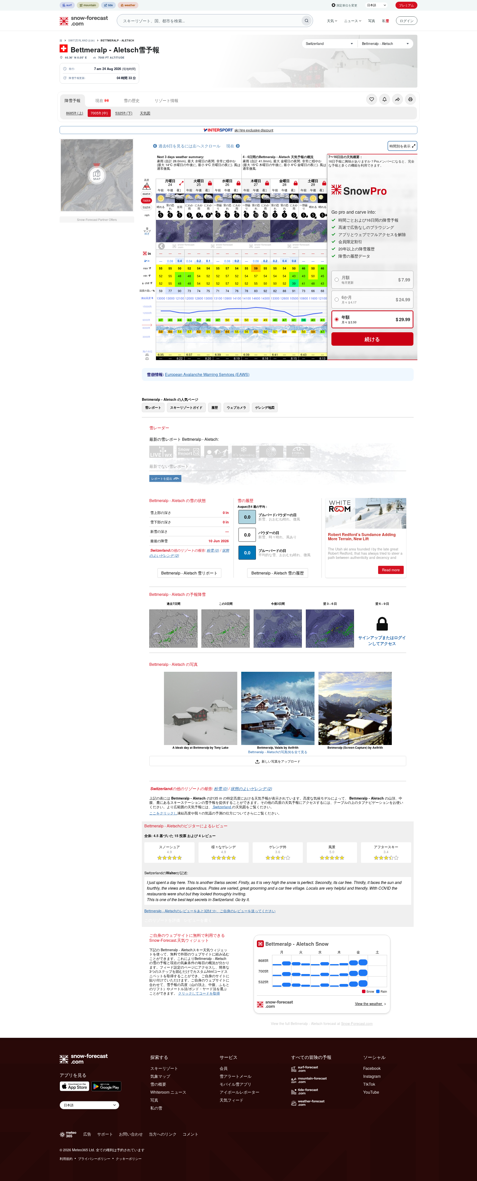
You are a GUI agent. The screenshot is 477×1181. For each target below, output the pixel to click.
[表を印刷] (410, 99)
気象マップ (160, 1076)
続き (147, 233)
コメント (191, 1134)
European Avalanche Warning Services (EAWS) (207, 374)
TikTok (369, 1084)
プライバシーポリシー (94, 1158)
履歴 (214, 407)
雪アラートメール (235, 1076)
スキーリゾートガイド (186, 407)
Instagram (372, 1076)
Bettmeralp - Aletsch (117, 40)
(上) (74, 112)
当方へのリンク (163, 1134)
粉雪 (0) (213, 550)
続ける (372, 338)
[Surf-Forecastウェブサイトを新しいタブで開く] (67, 5)
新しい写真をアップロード (280, 761)
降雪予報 (72, 100)
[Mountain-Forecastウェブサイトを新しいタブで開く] (88, 5)
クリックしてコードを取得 (199, 993)
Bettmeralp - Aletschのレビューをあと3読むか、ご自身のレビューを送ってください (210, 910)
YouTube (371, 1092)
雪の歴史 (132, 100)
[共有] (397, 99)
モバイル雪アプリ (235, 1084)
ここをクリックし (163, 812)
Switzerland (81, 40)
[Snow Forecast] (82, 21)
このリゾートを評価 (162, 920)
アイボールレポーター (239, 1092)
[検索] (307, 21)
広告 (87, 1134)
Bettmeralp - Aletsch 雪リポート (189, 573)
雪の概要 (158, 1084)
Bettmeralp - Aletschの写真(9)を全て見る (277, 751)
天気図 (145, 112)
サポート (105, 1134)
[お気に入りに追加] (371, 99)
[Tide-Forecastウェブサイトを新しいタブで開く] (108, 5)
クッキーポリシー (129, 1158)
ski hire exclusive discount (254, 130)
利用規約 (66, 1158)
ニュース (351, 20)
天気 (330, 20)
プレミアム (406, 5)
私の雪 (156, 1108)
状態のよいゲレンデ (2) (251, 788)
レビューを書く (198, 920)
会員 (224, 1068)
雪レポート (153, 407)
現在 (99, 100)
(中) (99, 112)
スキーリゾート (164, 1068)
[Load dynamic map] (96, 175)
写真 (371, 20)
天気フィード (231, 1100)
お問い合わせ (131, 1134)
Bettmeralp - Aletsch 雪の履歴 (277, 573)
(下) (123, 112)
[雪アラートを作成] (384, 99)
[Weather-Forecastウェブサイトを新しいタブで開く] (128, 5)
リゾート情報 (166, 100)
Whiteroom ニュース (168, 1092)
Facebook (372, 1068)
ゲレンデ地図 (265, 407)
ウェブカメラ (236, 407)
